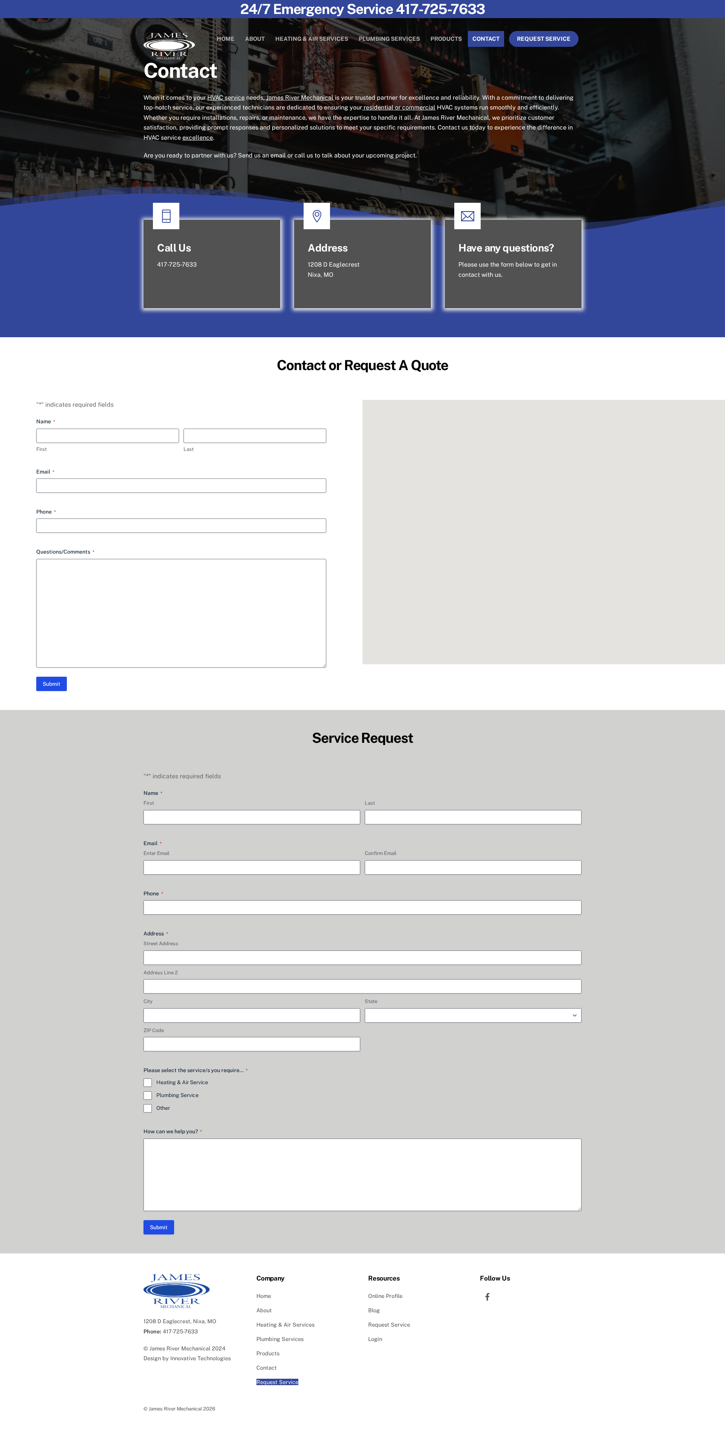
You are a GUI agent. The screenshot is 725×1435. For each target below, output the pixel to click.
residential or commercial (398, 107)
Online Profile (385, 1296)
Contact (486, 38)
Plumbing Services (389, 38)
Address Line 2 (160, 972)
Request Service (544, 38)
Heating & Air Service (182, 1082)
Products (446, 38)
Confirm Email (380, 853)
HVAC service (226, 97)
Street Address (160, 943)
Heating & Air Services (311, 38)
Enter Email (156, 853)
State (371, 1001)
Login (375, 1339)
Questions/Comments (65, 552)
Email (45, 472)
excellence (197, 137)
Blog (374, 1310)
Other (163, 1108)
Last (189, 449)
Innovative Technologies (200, 1358)
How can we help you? (172, 1131)
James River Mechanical (299, 97)
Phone (46, 512)
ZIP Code (153, 1030)
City (148, 1001)
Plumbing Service (177, 1095)
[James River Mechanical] (169, 55)
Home (225, 38)
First (41, 449)
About (255, 38)
